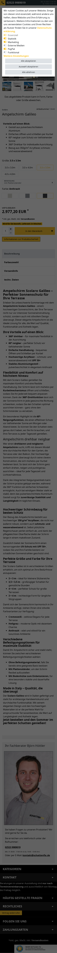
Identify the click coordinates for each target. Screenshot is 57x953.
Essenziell (13, 35)
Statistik (12, 38)
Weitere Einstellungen (16, 55)
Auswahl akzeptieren (28, 66)
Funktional (13, 52)
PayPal (11, 49)
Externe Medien (16, 45)
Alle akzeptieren (28, 61)
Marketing (13, 42)
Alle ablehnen (28, 72)
